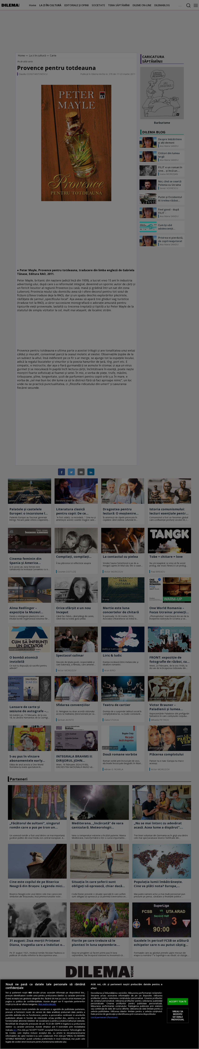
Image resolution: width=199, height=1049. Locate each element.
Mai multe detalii (47, 1004)
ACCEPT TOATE (177, 1001)
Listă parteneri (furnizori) (104, 1017)
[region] (99, 1014)
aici (14, 1029)
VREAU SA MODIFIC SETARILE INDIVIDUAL (177, 1015)
